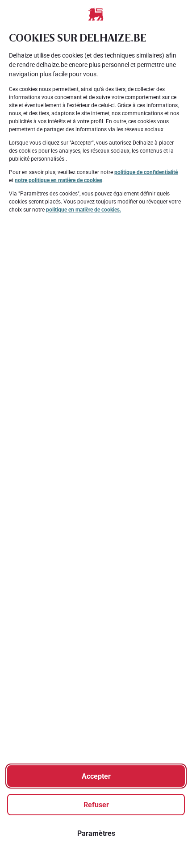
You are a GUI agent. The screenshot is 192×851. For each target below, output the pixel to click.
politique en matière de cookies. (83, 210)
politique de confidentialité (146, 172)
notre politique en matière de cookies (58, 180)
